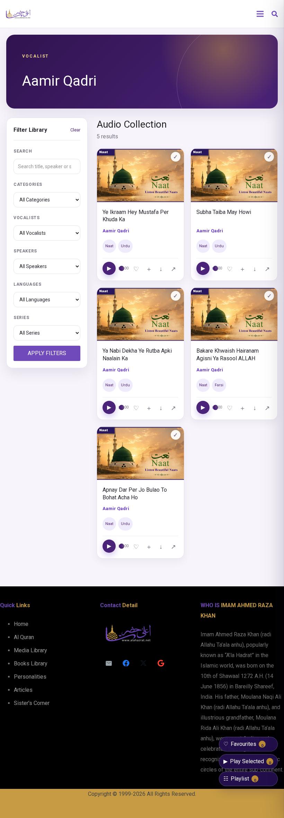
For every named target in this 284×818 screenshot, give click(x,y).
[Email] (108, 663)
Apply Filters (47, 353)
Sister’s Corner (32, 703)
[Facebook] (126, 663)
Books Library (30, 663)
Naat (109, 246)
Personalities (30, 676)
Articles (23, 690)
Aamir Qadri (116, 230)
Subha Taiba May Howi (223, 212)
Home (21, 624)
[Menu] (260, 14)
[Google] (160, 663)
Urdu (125, 246)
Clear (75, 129)
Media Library (30, 650)
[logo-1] (18, 14)
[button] (275, 14)
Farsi (219, 385)
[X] (143, 663)
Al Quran (24, 637)
